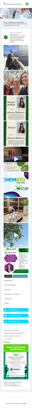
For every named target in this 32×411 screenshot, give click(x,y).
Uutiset (6, 303)
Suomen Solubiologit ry (10, 8)
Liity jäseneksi (13, 310)
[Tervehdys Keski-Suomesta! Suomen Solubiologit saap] (16, 209)
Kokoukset (7, 289)
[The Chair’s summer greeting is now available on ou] (16, 108)
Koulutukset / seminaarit (12, 294)
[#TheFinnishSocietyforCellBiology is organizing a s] (16, 260)
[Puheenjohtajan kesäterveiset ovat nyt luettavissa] (16, 133)
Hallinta (24, 403)
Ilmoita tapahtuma (14, 321)
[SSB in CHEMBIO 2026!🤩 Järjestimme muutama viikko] (16, 159)
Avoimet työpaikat (10, 285)
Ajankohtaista (11, 22)
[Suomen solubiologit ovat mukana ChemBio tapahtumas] (16, 184)
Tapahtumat (8, 298)
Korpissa (12, 382)
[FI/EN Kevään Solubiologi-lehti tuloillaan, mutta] (16, 82)
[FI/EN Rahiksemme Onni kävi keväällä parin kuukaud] (16, 57)
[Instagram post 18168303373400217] (16, 235)
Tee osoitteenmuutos (15, 315)
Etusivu (5, 22)
